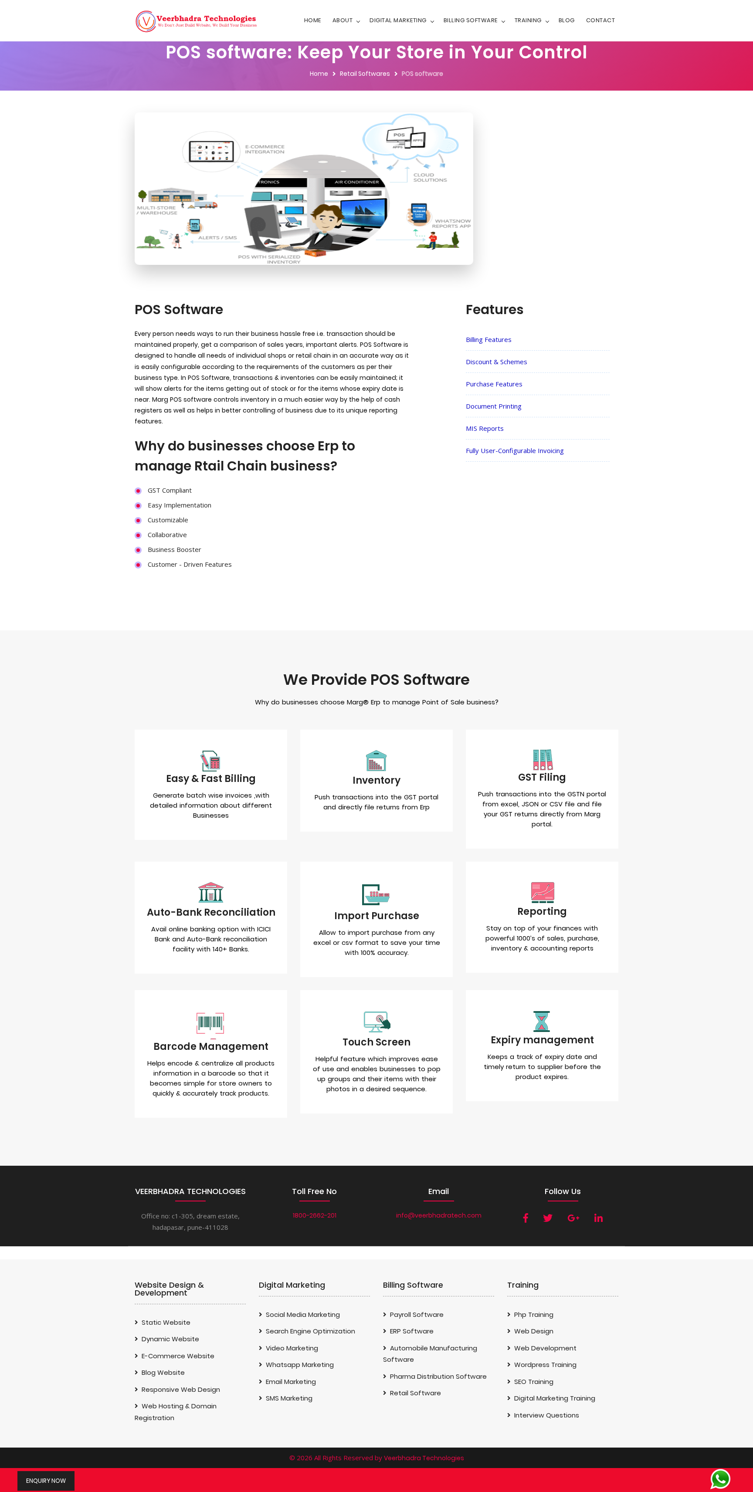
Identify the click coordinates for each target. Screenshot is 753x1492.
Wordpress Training (545, 1364)
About (342, 20)
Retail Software (415, 1392)
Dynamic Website (170, 1338)
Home (312, 20)
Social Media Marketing (303, 1314)
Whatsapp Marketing (300, 1364)
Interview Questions (546, 1415)
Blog (567, 20)
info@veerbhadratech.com (439, 1215)
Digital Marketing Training (554, 1398)
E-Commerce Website (178, 1355)
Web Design (533, 1331)
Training (528, 20)
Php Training (533, 1314)
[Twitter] (548, 1218)
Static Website (166, 1322)
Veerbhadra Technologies (424, 1458)
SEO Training (533, 1381)
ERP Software (412, 1331)
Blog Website (163, 1372)
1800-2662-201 (314, 1215)
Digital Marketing (398, 20)
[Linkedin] (598, 1218)
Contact (600, 20)
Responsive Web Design (181, 1389)
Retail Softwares (365, 73)
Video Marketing (292, 1348)
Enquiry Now (46, 1481)
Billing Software (471, 20)
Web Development (545, 1348)
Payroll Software (417, 1314)
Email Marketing (291, 1381)
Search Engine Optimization (310, 1331)
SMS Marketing (289, 1398)
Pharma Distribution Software (438, 1376)
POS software (422, 73)
